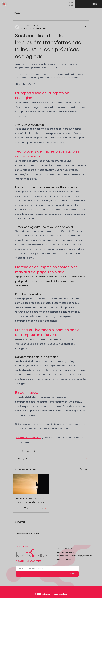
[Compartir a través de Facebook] (16, 451)
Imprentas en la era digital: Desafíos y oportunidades (30, 500)
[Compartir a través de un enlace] (34, 451)
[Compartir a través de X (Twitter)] (22, 451)
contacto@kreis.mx (65, 552)
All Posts (16, 13)
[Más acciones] (85, 27)
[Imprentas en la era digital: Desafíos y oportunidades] (31, 484)
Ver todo (83, 469)
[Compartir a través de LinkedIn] (28, 451)
